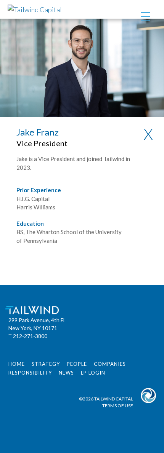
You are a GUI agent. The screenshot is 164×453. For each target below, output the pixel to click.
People (77, 364)
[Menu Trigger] (145, 16)
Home (16, 364)
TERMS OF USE (117, 405)
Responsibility (30, 373)
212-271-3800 (30, 336)
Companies (110, 364)
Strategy (46, 364)
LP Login (93, 373)
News (66, 373)
